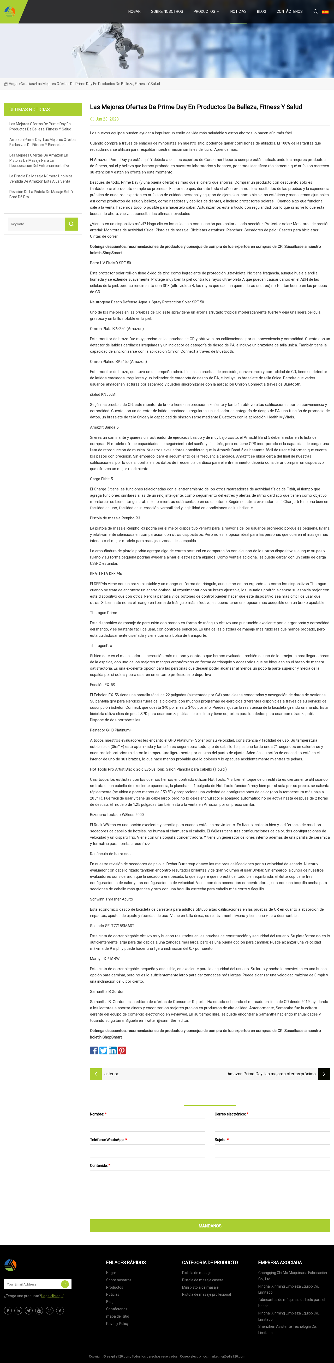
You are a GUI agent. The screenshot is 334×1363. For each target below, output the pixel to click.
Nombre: (98, 1114)
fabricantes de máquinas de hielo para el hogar (291, 1303)
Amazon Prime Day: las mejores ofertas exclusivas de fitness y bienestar (264, 1074)
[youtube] (39, 1310)
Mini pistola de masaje (200, 1287)
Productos (204, 11)
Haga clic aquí (52, 1296)
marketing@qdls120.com (226, 1356)
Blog (261, 11)
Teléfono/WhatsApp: (108, 1140)
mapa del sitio (117, 1316)
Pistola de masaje (196, 1273)
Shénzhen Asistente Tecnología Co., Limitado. (288, 1329)
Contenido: (100, 1165)
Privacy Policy (117, 1324)
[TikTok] (60, 1310)
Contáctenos (290, 11)
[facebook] (8, 1310)
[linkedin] (18, 1310)
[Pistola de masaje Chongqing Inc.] (10, 11)
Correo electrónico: (231, 1114)
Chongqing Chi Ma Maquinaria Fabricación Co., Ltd (292, 1276)
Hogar (134, 11)
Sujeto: (222, 1140)
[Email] (65, 1284)
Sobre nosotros (167, 11)
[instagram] (49, 1310)
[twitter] (29, 1310)
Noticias (238, 11)
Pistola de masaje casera (202, 1280)
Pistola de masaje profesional (206, 1294)
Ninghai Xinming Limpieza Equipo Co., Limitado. (289, 1289)
